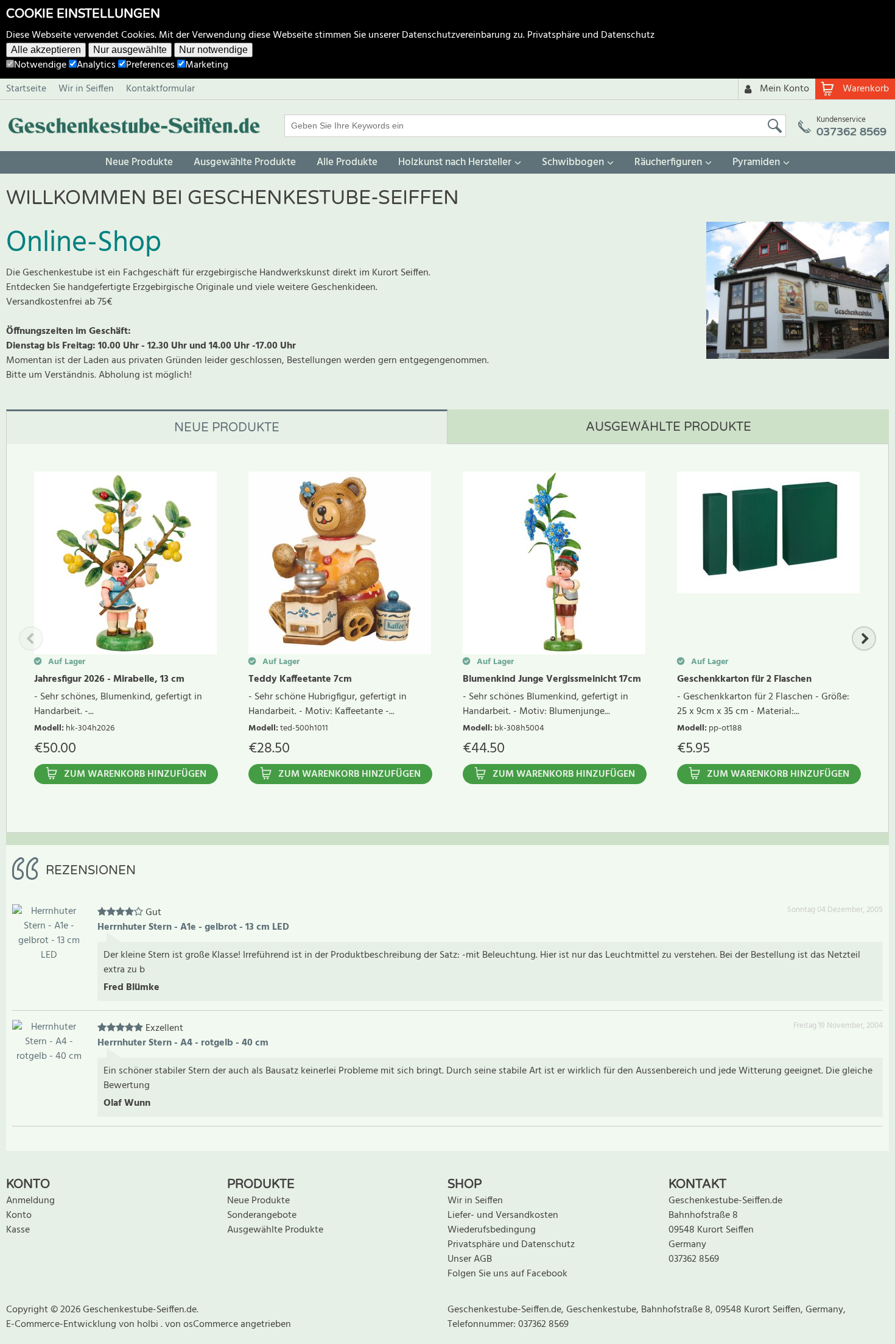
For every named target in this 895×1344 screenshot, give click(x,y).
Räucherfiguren (668, 162)
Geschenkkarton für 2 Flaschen (744, 679)
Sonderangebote (262, 1215)
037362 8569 (694, 1259)
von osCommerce (202, 1324)
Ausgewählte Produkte (245, 162)
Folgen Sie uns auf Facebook (507, 1274)
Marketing (206, 65)
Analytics (96, 65)
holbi (149, 1324)
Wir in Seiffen (86, 89)
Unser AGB (470, 1259)
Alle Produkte (347, 162)
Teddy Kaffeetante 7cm (300, 679)
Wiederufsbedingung (492, 1230)
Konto (19, 1215)
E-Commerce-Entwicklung (62, 1324)
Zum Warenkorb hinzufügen (135, 774)
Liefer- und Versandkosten (503, 1215)
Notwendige (40, 65)
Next (864, 638)
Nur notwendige (213, 49)
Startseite (26, 89)
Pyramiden (756, 162)
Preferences (150, 65)
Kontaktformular (160, 89)
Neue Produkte (139, 162)
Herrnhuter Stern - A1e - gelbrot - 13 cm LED (193, 927)
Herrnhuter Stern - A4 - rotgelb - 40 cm (182, 1043)
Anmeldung (30, 1201)
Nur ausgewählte (130, 49)
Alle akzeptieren (46, 49)
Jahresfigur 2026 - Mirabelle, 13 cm (109, 679)
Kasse (18, 1230)
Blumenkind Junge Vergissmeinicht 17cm (552, 679)
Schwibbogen (573, 162)
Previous (31, 638)
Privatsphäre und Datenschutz (591, 35)
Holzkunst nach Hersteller (454, 162)
